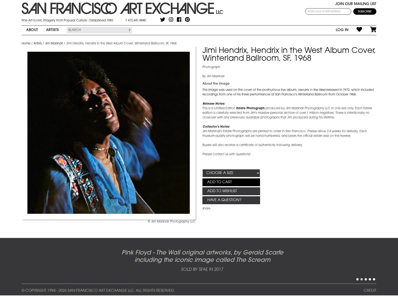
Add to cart (219, 182)
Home (26, 43)
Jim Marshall (54, 43)
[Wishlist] (355, 30)
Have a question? (224, 200)
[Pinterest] (187, 19)
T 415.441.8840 (136, 20)
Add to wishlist (222, 191)
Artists (52, 30)
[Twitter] (162, 19)
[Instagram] (171, 19)
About (32, 30)
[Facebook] (179, 19)
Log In (342, 30)
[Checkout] (369, 30)
